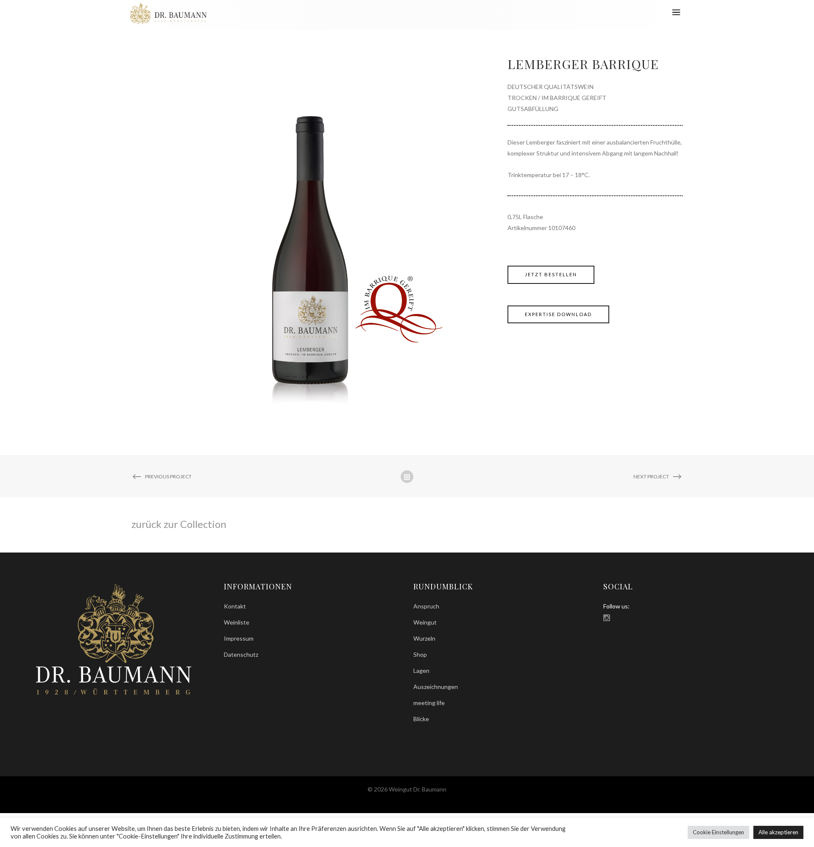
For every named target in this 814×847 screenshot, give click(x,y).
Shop (420, 654)
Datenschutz (241, 654)
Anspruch (426, 606)
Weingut (425, 622)
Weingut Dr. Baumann (599, 31)
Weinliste (236, 622)
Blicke (421, 718)
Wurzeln (424, 638)
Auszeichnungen (435, 686)
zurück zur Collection (178, 524)
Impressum (239, 638)
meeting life (429, 702)
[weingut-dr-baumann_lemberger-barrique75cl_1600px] (311, 233)
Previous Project (168, 476)
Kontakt (235, 606)
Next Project (651, 476)
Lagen (421, 670)
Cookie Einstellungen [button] (718, 832)
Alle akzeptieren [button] (778, 832)
